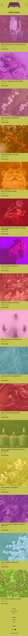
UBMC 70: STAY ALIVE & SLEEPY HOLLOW (10, 266)
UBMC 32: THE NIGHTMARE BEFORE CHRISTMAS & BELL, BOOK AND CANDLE (13, 450)
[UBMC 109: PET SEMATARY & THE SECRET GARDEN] (14, 66)
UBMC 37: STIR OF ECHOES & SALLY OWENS (10, 413)
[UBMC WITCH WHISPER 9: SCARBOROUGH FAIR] (14, 361)
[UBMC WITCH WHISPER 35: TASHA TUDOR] (14, 287)
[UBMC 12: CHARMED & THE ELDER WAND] (14, 547)
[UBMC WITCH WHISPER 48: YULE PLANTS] (14, 139)
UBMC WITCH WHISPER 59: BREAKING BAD (10, 118)
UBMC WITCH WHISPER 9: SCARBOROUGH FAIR (11, 376)
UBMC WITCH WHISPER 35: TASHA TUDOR (10, 302)
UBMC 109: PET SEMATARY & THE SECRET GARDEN (12, 81)
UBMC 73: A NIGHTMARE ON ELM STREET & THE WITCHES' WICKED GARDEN (13, 228)
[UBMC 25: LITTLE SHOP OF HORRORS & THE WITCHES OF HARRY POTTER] (14, 509)
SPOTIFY (14, 613)
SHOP (14, 622)
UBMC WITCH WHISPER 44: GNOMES (9, 191)
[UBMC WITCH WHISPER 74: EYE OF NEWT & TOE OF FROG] (14, 29)
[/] (14, 4)
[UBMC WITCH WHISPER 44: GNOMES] (14, 176)
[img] (12, 629)
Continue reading (4, 49)
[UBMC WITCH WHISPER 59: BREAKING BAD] (14, 103)
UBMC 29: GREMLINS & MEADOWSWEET (9, 487)
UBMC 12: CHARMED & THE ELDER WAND (9, 562)
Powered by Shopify (14, 633)
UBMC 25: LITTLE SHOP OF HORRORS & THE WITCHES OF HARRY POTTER (13, 524)
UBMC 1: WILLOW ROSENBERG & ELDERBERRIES (11, 599)
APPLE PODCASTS (14, 611)
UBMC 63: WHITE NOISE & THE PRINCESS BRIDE (11, 339)
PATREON (14, 619)
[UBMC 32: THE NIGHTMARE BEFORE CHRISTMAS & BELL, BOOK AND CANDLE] (14, 434)
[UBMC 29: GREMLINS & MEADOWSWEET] (14, 472)
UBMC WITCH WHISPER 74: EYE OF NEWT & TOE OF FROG (13, 44)
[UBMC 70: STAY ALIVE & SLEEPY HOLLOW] (14, 251)
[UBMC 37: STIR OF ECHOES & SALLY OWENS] (14, 397)
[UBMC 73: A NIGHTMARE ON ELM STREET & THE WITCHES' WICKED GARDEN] (14, 213)
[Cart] (26, 5)
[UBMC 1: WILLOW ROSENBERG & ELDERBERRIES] (14, 584)
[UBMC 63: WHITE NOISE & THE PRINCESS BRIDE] (14, 324)
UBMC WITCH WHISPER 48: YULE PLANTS (10, 154)
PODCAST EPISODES (14, 12)
